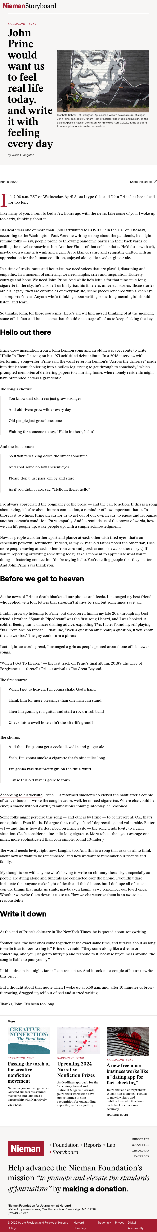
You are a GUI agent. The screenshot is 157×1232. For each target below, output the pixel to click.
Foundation (66, 1145)
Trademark (104, 1222)
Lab (110, 1145)
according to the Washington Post (29, 236)
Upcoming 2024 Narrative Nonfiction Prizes (76, 1070)
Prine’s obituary (37, 932)
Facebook (141, 1156)
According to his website (21, 795)
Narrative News (22, 23)
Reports (92, 1145)
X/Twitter (140, 1145)
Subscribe (140, 1139)
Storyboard (65, 1152)
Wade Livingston (23, 155)
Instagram (140, 1150)
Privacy (119, 1222)
